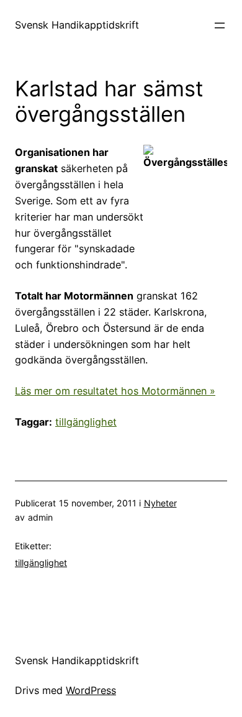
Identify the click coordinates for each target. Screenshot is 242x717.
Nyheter (160, 503)
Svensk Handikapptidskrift (77, 25)
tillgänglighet (86, 422)
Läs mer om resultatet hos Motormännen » (115, 391)
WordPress (91, 690)
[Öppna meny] (219, 25)
